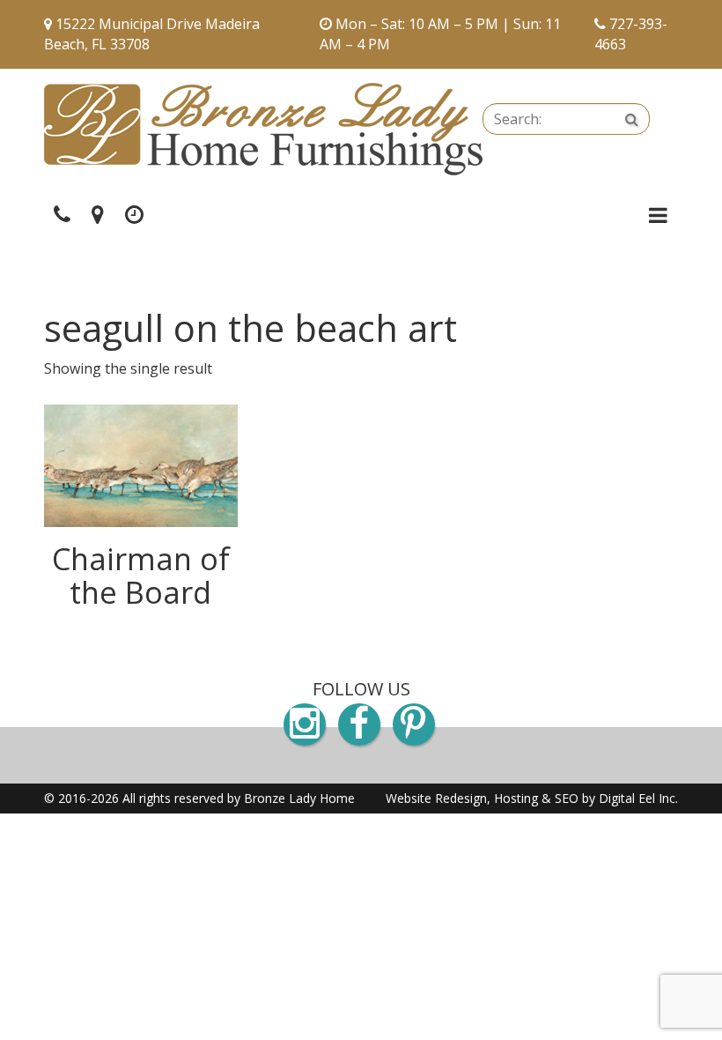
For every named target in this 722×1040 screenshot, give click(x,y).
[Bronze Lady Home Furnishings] (263, 129)
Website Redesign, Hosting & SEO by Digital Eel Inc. (532, 798)
